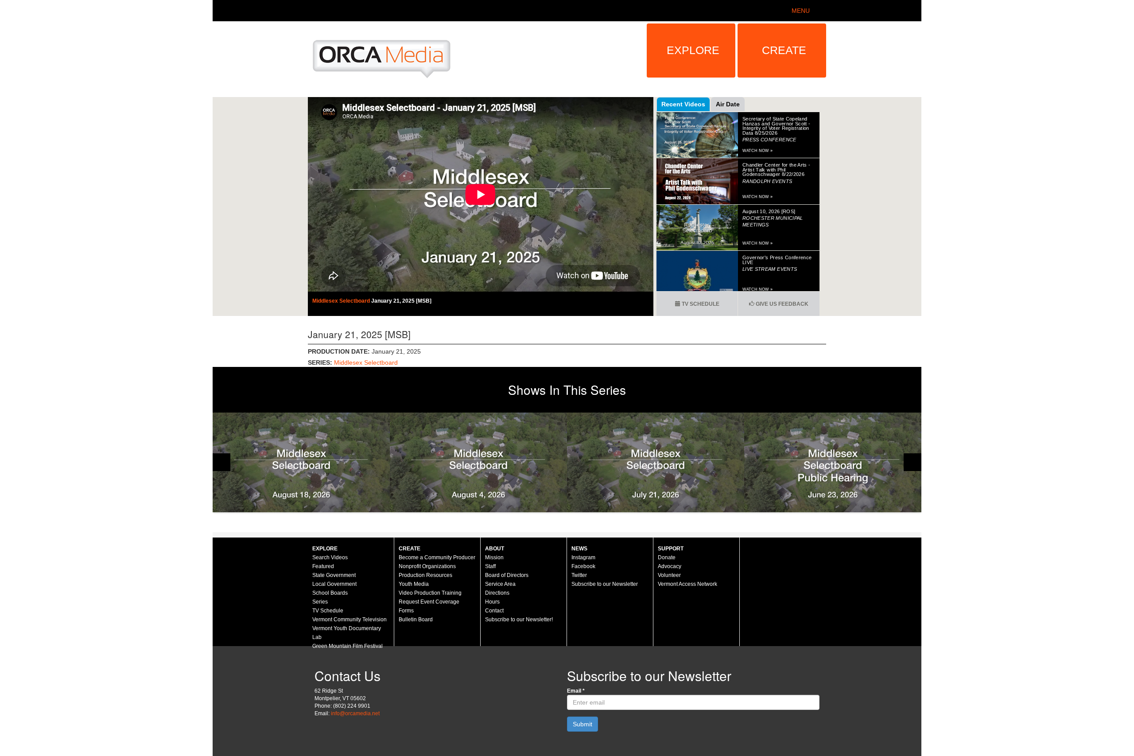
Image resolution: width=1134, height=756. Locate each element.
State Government (334, 575)
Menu (801, 10)
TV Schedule (699, 304)
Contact (494, 611)
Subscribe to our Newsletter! (519, 619)
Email (576, 691)
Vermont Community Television (349, 619)
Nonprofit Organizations (427, 566)
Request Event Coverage (429, 602)
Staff (490, 566)
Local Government (334, 584)
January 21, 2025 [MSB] (401, 301)
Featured (323, 566)
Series (320, 602)
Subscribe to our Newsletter (604, 584)
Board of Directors (506, 575)
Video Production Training (430, 593)
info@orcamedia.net (355, 713)
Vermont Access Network (687, 584)
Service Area (500, 584)
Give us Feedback (781, 304)
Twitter (579, 575)
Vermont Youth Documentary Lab (346, 632)
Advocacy (669, 566)
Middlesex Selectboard (341, 301)
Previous (221, 462)
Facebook (583, 566)
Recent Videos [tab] (683, 104)
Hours (492, 602)
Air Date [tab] (728, 104)
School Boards (330, 593)
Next (912, 462)
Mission (494, 557)
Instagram (583, 557)
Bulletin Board (416, 619)
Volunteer (669, 575)
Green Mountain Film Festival (347, 646)
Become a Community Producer (437, 557)
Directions (497, 593)
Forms (406, 611)
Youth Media (414, 584)
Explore (693, 50)
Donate (667, 557)
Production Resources (425, 575)
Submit (582, 724)
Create (784, 50)
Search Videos (330, 557)
